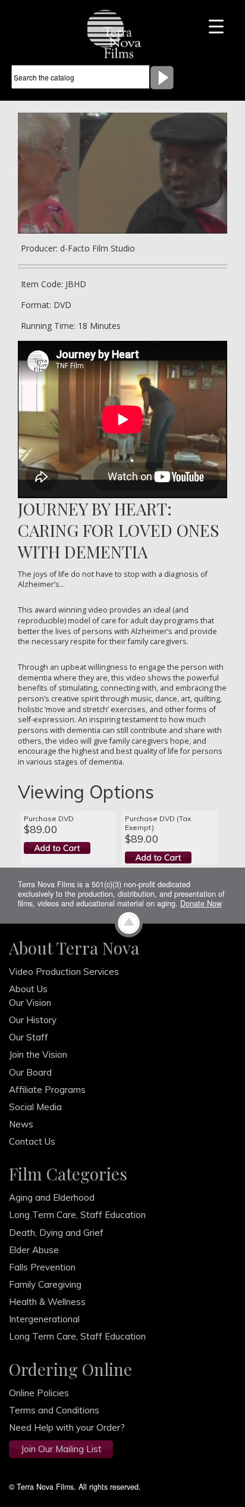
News (21, 1124)
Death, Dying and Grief (56, 1232)
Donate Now (201, 903)
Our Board (30, 1072)
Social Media (35, 1107)
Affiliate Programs (47, 1089)
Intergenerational (44, 1319)
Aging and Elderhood (52, 1197)
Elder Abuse (34, 1250)
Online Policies (39, 1393)
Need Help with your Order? (67, 1427)
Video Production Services (64, 971)
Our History (32, 1020)
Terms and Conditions (54, 1410)
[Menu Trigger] (216, 25)
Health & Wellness (47, 1301)
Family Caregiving (45, 1284)
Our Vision (30, 1002)
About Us (28, 989)
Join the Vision (38, 1054)
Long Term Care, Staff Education (77, 1214)
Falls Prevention (42, 1267)
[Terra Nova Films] (118, 33)
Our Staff (28, 1037)
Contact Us (32, 1141)
